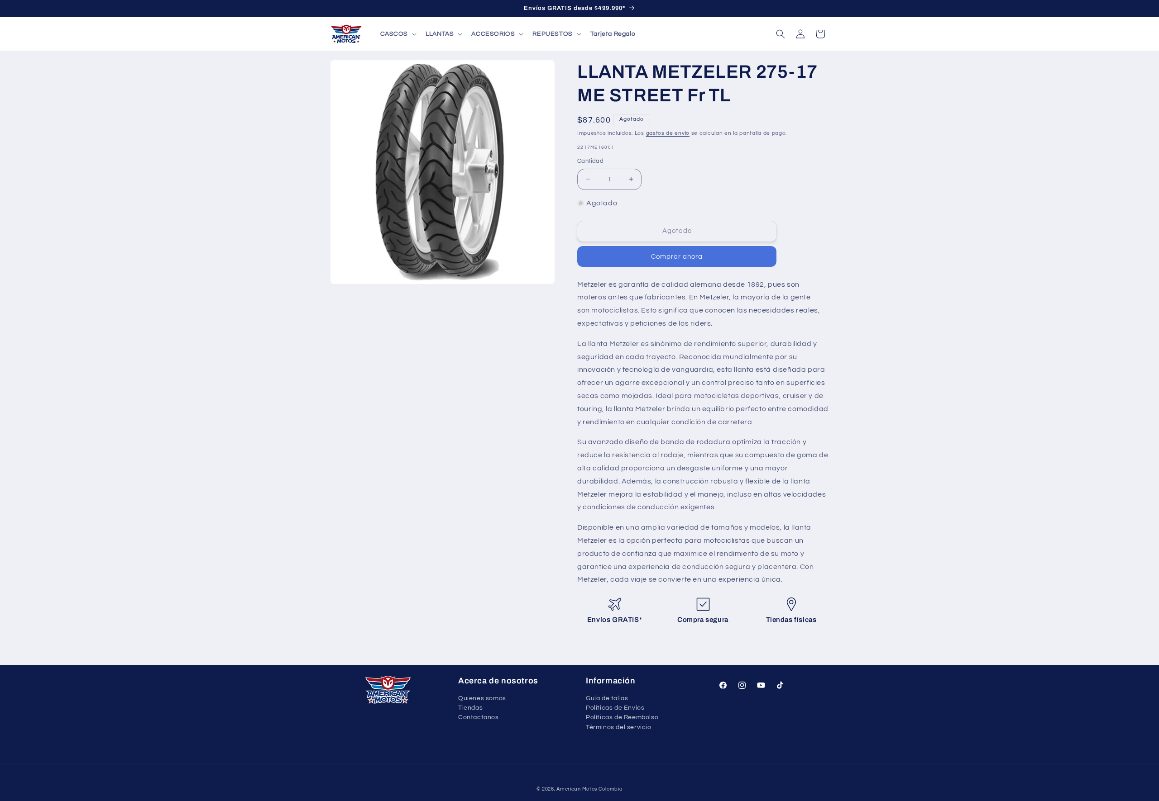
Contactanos (478, 717)
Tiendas (470, 708)
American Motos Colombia (589, 789)
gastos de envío (668, 133)
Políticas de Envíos (615, 708)
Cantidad (590, 161)
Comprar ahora (677, 256)
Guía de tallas (607, 698)
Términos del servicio (618, 727)
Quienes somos (482, 698)
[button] (398, 33)
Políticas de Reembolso (622, 717)
